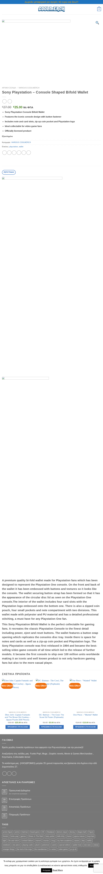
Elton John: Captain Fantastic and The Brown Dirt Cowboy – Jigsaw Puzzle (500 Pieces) (17, 717)
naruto (76, 841)
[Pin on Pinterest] (24, 152)
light (4, 841)
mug (53, 841)
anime (17, 832)
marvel (38, 841)
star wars (87, 845)
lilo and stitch (14, 841)
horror (69, 836)
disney (72, 832)
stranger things (8, 849)
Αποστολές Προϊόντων (20, 807)
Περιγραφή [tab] (9, 172)
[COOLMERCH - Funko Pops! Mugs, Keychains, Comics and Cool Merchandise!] (51, 9)
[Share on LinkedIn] (28, 152)
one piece (16, 845)
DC (43, 832)
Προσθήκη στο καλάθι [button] (18, 727)
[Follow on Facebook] (4, 773)
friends (5, 836)
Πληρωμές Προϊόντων (19, 814)
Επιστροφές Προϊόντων (20, 799)
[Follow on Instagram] (9, 773)
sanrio (54, 845)
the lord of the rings (24, 849)
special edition (64, 845)
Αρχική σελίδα (9, 88)
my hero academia (64, 841)
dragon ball (82, 832)
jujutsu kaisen (79, 836)
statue (95, 845)
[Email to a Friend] (19, 152)
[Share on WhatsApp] (4, 152)
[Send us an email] (14, 773)
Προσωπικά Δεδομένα (19, 790)
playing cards (28, 845)
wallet (21, 147)
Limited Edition (27, 841)
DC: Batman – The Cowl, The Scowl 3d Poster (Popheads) (51, 716)
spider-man (77, 845)
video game (63, 849)
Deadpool (50, 832)
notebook (6, 845)
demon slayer (62, 832)
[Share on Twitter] (14, 152)
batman (25, 832)
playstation (13, 147)
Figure (91, 832)
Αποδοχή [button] (93, 866)
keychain (90, 836)
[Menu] (3, 9)
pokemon (45, 845)
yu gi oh (73, 849)
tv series (52, 849)
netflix (89, 841)
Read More (58, 870)
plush (37, 845)
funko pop (14, 836)
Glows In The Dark (36, 836)
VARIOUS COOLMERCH (29, 88)
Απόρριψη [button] (46, 870)
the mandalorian (40, 849)
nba (83, 841)
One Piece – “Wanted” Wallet (85, 715)
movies (46, 841)
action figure (7, 832)
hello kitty (61, 836)
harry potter (50, 836)
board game (35, 832)
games (23, 836)
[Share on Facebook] (9, 152)
